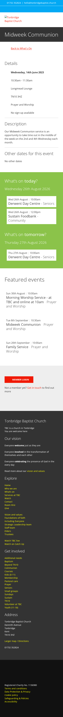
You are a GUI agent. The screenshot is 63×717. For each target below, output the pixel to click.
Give (7, 508)
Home (8, 485)
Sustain (8, 597)
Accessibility (11, 701)
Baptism (9, 561)
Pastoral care (11, 581)
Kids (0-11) (10, 574)
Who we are (11, 488)
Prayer (8, 584)
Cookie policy (11, 695)
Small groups (11, 591)
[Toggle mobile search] (51, 17)
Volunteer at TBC (13, 604)
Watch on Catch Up (14, 544)
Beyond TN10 (11, 564)
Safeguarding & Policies (17, 698)
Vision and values (13, 514)
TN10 (7, 600)
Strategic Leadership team (18, 524)
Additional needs (13, 558)
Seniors (8, 587)
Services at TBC (12, 495)
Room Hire (10, 505)
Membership (11, 577)
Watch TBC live (12, 540)
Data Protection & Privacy (17, 691)
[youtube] (11, 707)
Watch (8, 498)
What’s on (10, 491)
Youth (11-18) (11, 607)
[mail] (17, 707)
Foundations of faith (15, 517)
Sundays (9, 594)
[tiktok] (22, 707)
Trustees (9, 534)
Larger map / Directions (17, 641)
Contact (8, 501)
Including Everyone (14, 521)
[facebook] (6, 707)
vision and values (36, 471)
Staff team (10, 527)
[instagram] (28, 707)
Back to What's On (21, 48)
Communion (11, 567)
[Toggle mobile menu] (57, 17)
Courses (9, 571)
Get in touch (34, 387)
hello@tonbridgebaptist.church (40, 2)
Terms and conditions (16, 688)
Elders (8, 531)
